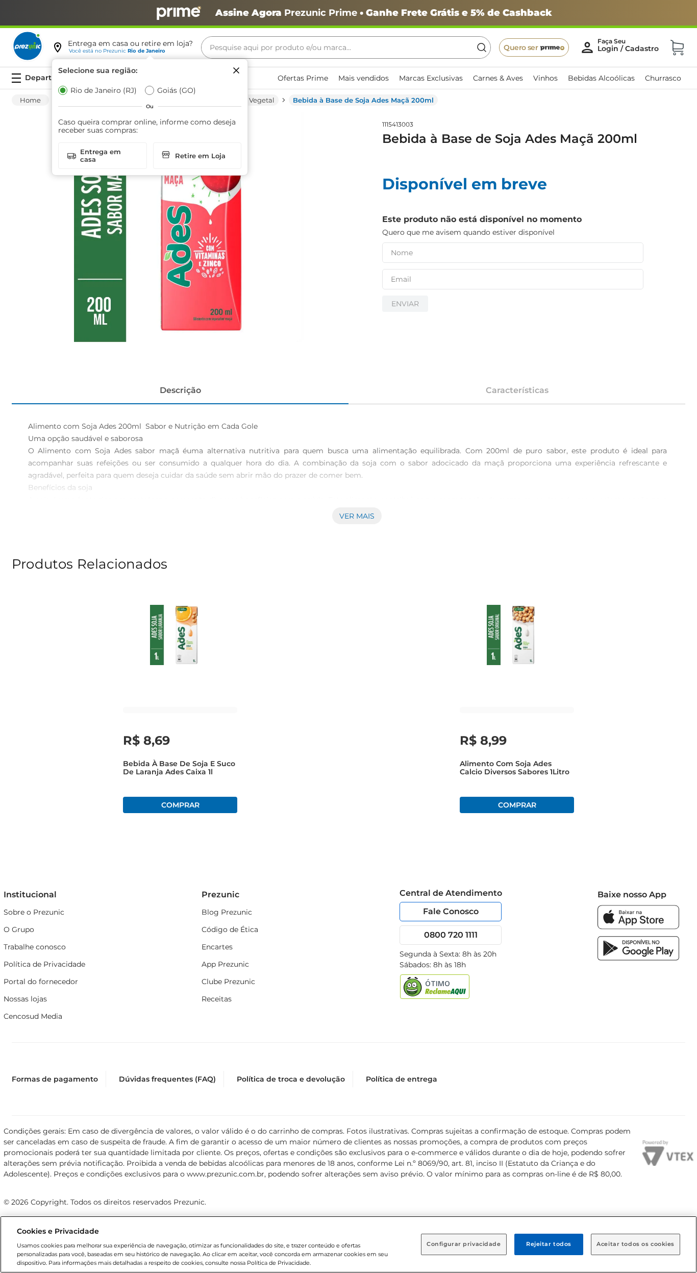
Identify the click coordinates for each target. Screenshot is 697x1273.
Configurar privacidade (464, 1243)
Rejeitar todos (548, 1243)
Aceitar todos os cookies (635, 1243)
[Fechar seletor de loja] (236, 70)
